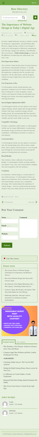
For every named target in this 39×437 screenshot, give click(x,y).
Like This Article (12, 258)
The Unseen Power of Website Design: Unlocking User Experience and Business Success (18, 272)
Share (17, 196)
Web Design (30, 33)
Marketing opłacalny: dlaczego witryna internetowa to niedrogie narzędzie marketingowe (17, 297)
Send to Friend (8, 196)
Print (34, 35)
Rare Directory (19, 9)
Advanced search (22, 20)
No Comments (8, 35)
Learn (10, 33)
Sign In (34, 3)
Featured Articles (8, 342)
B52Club (12, 411)
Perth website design (22, 53)
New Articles (21, 342)
